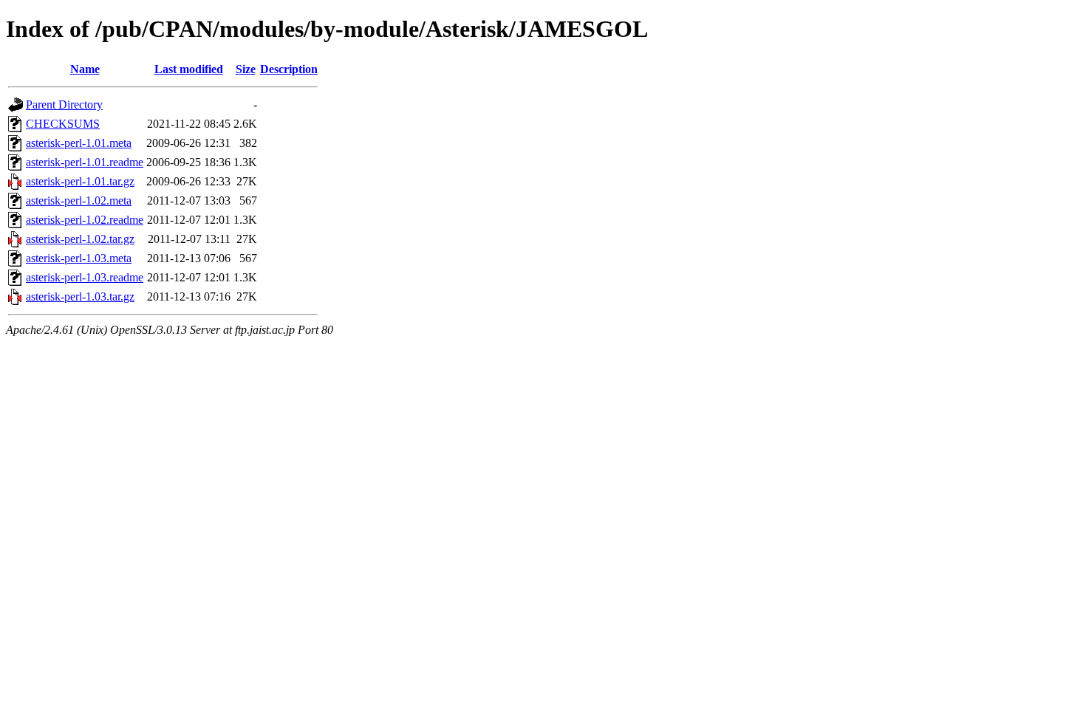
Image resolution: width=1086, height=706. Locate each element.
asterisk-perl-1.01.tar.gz (80, 181)
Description (289, 69)
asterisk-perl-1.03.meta (79, 258)
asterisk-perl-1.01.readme (84, 162)
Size (246, 69)
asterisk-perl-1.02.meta (79, 200)
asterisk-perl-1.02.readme (84, 219)
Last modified (188, 69)
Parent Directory (64, 104)
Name (85, 69)
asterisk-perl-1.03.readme (84, 277)
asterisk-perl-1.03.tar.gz (80, 296)
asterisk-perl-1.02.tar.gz (80, 239)
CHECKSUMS (63, 123)
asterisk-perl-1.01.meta (79, 143)
